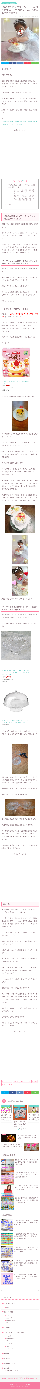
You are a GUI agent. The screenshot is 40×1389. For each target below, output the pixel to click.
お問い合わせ (27, 1384)
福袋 (7, 1307)
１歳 (11, 1084)
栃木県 (6, 1353)
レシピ (8, 1336)
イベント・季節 (9, 1304)
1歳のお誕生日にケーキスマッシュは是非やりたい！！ (22, 186)
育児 (7, 1346)
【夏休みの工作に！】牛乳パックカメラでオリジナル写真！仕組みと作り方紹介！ (26, 1162)
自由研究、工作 (9, 1363)
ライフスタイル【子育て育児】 (9, 3)
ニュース (9, 1318)
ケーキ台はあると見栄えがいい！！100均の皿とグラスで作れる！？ (25, 199)
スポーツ (7, 1327)
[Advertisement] (20, 155)
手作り (35, 1081)
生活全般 (7, 1358)
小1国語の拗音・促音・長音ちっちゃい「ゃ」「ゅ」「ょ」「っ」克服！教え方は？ (26, 1175)
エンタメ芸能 (8, 1312)
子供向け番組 (10, 1320)
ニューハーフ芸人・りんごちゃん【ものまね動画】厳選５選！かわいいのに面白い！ (26, 1187)
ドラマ (8, 1316)
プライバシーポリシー (15, 1384)
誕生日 (5, 1084)
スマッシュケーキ (26, 1081)
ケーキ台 (17, 1081)
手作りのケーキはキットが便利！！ (25, 196)
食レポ (6, 1368)
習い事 (11, 1343)
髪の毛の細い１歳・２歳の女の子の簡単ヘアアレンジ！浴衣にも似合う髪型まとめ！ (26, 1200)
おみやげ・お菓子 (12, 1371)
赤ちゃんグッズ (11, 1349)
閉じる (24, 181)
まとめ (10, 204)
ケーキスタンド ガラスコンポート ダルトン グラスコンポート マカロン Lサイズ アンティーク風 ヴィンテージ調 (15, 673)
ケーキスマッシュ (7, 1081)
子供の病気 (10, 1338)
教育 (7, 1341)
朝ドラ (8, 1323)
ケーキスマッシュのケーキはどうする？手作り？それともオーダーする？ (25, 191)
